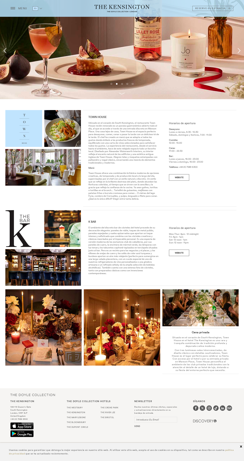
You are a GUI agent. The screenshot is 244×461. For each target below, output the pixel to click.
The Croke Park (109, 407)
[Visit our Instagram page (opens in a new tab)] (209, 408)
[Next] (238, 51)
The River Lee (108, 412)
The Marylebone (76, 417)
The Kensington (122, 8)
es (35, 8)
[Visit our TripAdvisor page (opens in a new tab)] (229, 408)
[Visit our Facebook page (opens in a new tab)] (195, 408)
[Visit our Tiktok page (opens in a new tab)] (216, 408)
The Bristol (107, 417)
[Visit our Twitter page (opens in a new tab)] (202, 408)
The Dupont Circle (77, 427)
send (137, 426)
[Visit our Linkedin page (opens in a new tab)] (222, 408)
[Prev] (5, 51)
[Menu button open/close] (12, 8)
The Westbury (75, 407)
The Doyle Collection (32, 395)
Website (179, 177)
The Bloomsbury (76, 422)
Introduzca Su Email (147, 419)
